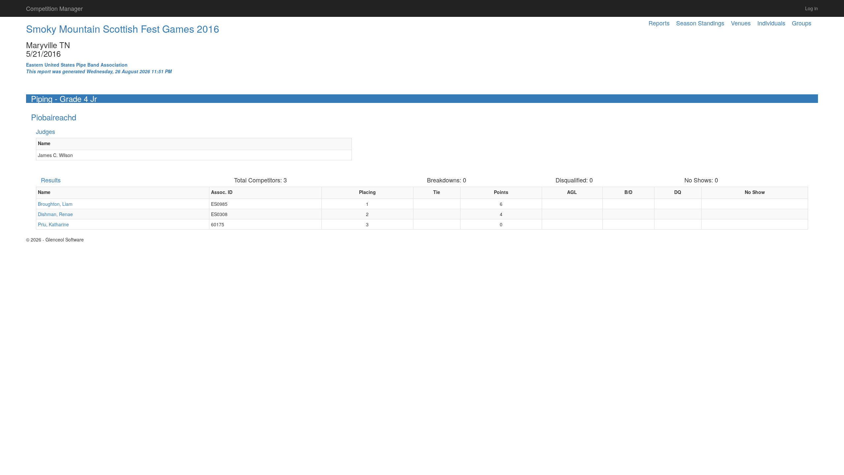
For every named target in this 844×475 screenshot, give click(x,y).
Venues (741, 22)
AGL (572, 192)
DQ (677, 192)
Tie (436, 192)
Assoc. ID (221, 192)
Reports (659, 22)
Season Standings (700, 22)
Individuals (771, 22)
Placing (367, 192)
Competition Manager (54, 8)
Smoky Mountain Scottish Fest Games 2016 (122, 28)
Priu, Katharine (53, 224)
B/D (628, 192)
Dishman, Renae (55, 214)
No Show (755, 192)
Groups (801, 22)
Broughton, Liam (55, 204)
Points (501, 192)
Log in (811, 8)
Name (44, 143)
